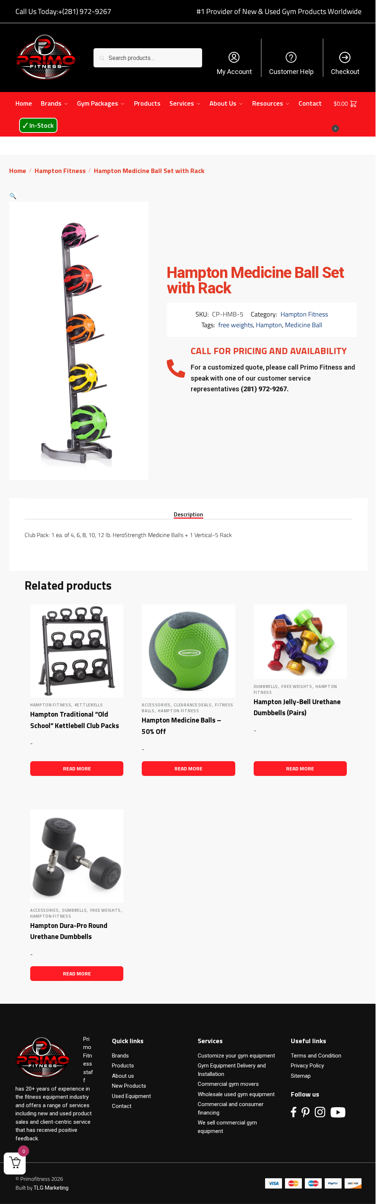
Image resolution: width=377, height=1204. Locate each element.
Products (123, 1065)
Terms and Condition (316, 1055)
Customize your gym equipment (236, 1055)
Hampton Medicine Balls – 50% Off (181, 725)
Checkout (345, 71)
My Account (234, 71)
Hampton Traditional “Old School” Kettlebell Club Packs (74, 720)
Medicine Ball (303, 325)
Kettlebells (89, 705)
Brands (120, 1055)
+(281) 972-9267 (84, 11)
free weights (235, 325)
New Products (129, 1086)
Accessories (156, 705)
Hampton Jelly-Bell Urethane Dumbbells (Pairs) (297, 707)
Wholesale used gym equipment (236, 1094)
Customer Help (291, 71)
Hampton (269, 325)
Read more (77, 768)
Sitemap (301, 1076)
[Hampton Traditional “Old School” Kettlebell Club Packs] (76, 651)
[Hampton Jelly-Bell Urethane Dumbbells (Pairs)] (300, 641)
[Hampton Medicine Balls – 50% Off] (188, 651)
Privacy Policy (307, 1065)
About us (123, 1076)
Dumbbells (266, 686)
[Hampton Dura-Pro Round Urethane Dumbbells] (76, 856)
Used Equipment (131, 1096)
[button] (13, 195)
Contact (121, 1106)
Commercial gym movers (228, 1084)
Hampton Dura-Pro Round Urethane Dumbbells (69, 931)
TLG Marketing (51, 1187)
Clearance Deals (193, 705)
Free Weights (296, 686)
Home (17, 171)
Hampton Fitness (60, 171)
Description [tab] (188, 514)
